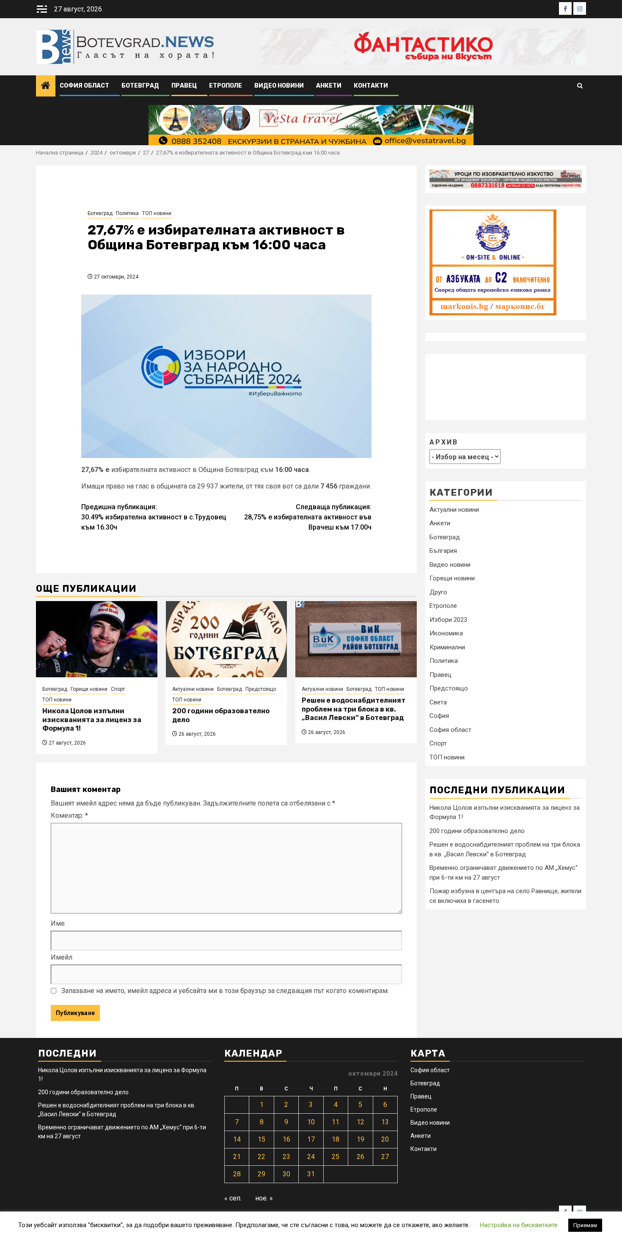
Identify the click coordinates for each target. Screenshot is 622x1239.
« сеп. (233, 1198)
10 (311, 1122)
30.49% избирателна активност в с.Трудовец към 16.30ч (153, 517)
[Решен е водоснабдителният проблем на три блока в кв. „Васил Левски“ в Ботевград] (356, 639)
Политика (127, 213)
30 (286, 1174)
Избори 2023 (448, 620)
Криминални (447, 647)
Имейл (61, 957)
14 (237, 1139)
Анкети (328, 85)
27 (385, 1157)
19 (360, 1139)
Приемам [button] (585, 1225)
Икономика (446, 633)
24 (311, 1157)
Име (58, 923)
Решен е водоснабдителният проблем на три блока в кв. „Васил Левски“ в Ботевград (353, 709)
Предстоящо (260, 689)
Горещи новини (89, 689)
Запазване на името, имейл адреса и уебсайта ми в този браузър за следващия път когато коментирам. (225, 991)
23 (286, 1157)
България (443, 551)
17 (311, 1139)
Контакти (371, 85)
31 (311, 1174)
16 (286, 1139)
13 (385, 1122)
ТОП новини (156, 213)
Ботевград (140, 85)
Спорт (118, 689)
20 (385, 1139)
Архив (443, 442)
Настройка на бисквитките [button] (519, 1225)
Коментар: (69, 815)
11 (335, 1122)
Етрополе (225, 85)
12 (360, 1122)
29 (261, 1174)
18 (335, 1139)
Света (438, 702)
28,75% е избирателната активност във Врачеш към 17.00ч (308, 517)
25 (335, 1157)
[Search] (580, 86)
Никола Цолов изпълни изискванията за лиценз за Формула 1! (91, 720)
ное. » (264, 1198)
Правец (184, 85)
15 (261, 1139)
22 (261, 1157)
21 (237, 1157)
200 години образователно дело (477, 830)
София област (84, 85)
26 (360, 1157)
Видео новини (279, 85)
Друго (438, 592)
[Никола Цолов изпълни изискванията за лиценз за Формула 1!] (96, 639)
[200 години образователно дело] (226, 639)
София (439, 716)
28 (237, 1174)
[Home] (45, 86)
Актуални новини (193, 689)
